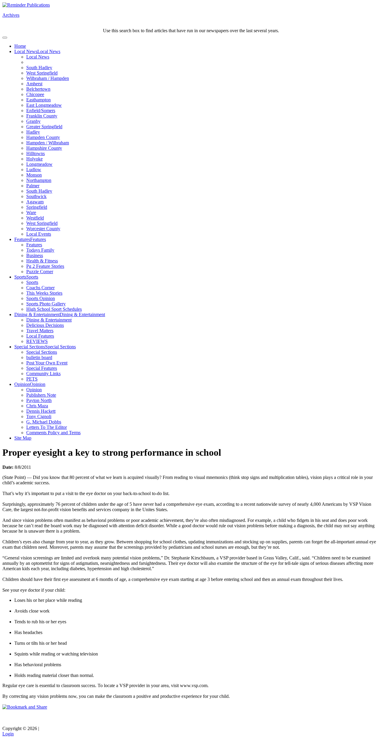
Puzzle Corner (39, 271)
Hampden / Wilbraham (47, 142)
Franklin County (41, 115)
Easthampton (38, 99)
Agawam (35, 201)
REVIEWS (37, 341)
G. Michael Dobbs (43, 421)
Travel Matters (39, 330)
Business (34, 255)
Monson (34, 174)
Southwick (36, 196)
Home (20, 46)
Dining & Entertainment (37, 314)
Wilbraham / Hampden (47, 78)
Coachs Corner (40, 287)
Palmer (32, 185)
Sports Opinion (40, 298)
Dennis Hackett (41, 411)
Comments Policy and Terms (53, 432)
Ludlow (33, 169)
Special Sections (29, 346)
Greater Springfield (44, 126)
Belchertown (38, 89)
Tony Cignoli (38, 416)
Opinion (22, 384)
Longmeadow (39, 164)
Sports (20, 276)
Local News (25, 51)
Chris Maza (37, 405)
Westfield (35, 217)
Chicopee (35, 94)
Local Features (40, 335)
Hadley (33, 131)
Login (8, 733)
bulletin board (39, 357)
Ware (31, 212)
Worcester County (43, 228)
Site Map (22, 437)
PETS (32, 378)
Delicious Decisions (45, 325)
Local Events (38, 233)
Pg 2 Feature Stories (45, 266)
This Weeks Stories (44, 293)
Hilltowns (35, 153)
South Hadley (39, 67)
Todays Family (40, 250)
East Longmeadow (44, 105)
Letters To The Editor (46, 427)
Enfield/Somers (40, 110)
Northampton (38, 180)
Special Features (41, 368)
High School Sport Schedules (54, 309)
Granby (33, 121)
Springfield (36, 207)
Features (22, 239)
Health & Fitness (42, 260)
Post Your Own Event (46, 362)
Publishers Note (41, 395)
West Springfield (42, 72)
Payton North (39, 400)
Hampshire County (44, 148)
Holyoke (34, 158)
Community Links (43, 373)
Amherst (34, 83)
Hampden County (43, 137)
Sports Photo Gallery (46, 303)
